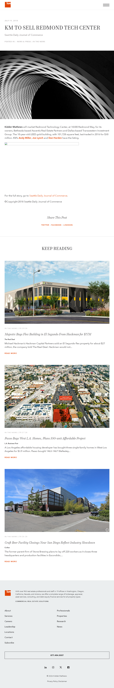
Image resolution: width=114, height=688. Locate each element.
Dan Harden (55, 137)
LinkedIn (68, 225)
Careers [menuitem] (8, 622)
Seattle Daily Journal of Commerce (48, 195)
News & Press (24, 42)
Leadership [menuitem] (10, 627)
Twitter (45, 225)
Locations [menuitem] (9, 632)
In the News (39, 42)
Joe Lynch (37, 137)
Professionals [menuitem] (63, 611)
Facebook (56, 225)
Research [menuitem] (61, 622)
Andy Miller (25, 137)
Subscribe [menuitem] (9, 643)
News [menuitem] (59, 627)
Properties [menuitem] (62, 616)
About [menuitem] (8, 611)
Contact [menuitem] (9, 638)
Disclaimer (62, 681)
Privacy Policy (52, 681)
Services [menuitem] (8, 616)
